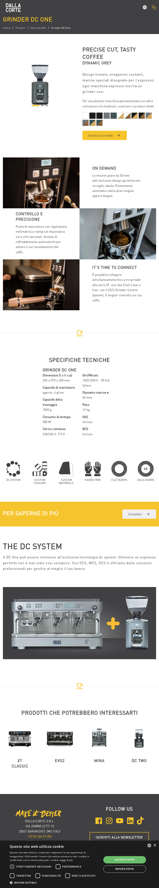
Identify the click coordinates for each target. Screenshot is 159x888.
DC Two (139, 760)
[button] (144, 8)
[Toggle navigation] (154, 7)
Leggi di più (66, 860)
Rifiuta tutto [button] (124, 869)
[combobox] (149, 845)
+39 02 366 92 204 (40, 836)
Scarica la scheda (100, 135)
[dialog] (79, 864)
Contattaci (135, 514)
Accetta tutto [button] (124, 859)
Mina (99, 760)
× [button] (154, 845)
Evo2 (60, 760)
